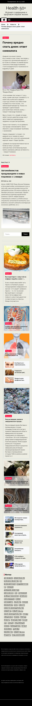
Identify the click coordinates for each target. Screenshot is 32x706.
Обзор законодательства (13, 614)
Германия (10, 587)
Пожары (16, 617)
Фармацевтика (15, 626)
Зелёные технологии (11, 596)
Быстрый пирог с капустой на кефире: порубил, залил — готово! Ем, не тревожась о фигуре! (15, 278)
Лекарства (17, 602)
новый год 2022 (19, 632)
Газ (5, 587)
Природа (23, 617)
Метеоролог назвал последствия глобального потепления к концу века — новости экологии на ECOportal (21, 519)
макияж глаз (8, 632)
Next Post (4, 162)
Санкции (11, 623)
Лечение (25, 602)
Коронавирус (8, 602)
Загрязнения (22, 593)
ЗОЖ (15, 593)
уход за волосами (18, 635)
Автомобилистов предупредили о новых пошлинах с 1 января (13, 173)
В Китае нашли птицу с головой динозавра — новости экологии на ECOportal (16, 509)
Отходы (25, 614)
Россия (24, 620)
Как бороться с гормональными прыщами (20, 364)
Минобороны (8, 605)
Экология (8, 416)
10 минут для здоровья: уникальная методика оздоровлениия (16, 327)
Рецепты (8, 273)
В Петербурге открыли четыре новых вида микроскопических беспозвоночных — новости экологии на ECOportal (20, 557)
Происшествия (16, 620)
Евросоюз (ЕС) (9, 593)
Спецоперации (19, 623)
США (5, 623)
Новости (5, 37)
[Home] (4, 19)
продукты (7, 635)
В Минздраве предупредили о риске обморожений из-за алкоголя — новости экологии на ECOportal (21, 565)
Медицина (5, 166)
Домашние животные (11, 590)
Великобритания (10, 584)
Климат (18, 599)
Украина (7, 626)
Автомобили (8, 578)
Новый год (8, 611)
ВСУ (21, 581)
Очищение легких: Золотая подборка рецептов (13, 354)
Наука (16, 605)
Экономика (8, 629)
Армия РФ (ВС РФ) (19, 578)
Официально (8, 617)
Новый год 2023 (17, 611)
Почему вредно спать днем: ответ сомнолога (15, 46)
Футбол (24, 626)
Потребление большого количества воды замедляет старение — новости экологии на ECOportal (20, 549)
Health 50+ (16, 8)
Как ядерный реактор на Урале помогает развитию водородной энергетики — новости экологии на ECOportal (21, 534)
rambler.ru (12, 155)
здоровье (16, 629)
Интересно (23, 596)
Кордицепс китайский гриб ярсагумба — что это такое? (20, 371)
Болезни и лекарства (11, 581)
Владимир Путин (22, 584)
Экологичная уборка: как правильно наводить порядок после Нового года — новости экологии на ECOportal (20, 542)
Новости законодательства (14, 608)
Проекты (7, 620)
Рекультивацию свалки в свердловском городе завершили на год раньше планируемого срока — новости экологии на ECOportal (16, 421)
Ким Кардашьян (9, 599)
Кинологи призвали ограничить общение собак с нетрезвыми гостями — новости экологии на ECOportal (21, 526)
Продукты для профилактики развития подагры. (20, 379)
